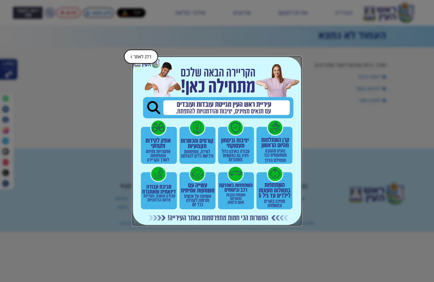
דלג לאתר (138, 55)
